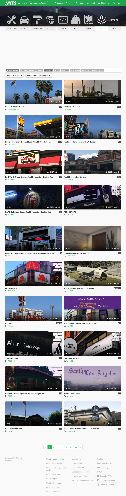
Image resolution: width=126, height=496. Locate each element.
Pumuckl (69, 179)
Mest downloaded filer (80, 472)
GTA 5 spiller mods (53, 483)
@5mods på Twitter (107, 476)
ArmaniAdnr (70, 431)
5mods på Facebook (107, 480)
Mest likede (38, 75)
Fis (67, 144)
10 (71, 447)
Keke (9, 256)
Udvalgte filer (77, 463)
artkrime (11, 179)
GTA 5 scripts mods (53, 478)
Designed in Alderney (13, 458)
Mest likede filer (78, 467)
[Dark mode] (113, 3)
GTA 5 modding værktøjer (56, 459)
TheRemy (11, 144)
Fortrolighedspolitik (104, 463)
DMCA (99, 472)
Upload (80, 3)
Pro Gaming (70, 256)
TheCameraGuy (13, 109)
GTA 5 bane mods (53, 487)
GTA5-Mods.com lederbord (82, 480)
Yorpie (10, 431)
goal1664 (69, 291)
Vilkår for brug (102, 467)
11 (76, 447)
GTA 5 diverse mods (54, 491)
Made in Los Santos (13, 460)
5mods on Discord (106, 484)
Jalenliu (10, 326)
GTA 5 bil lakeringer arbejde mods (57, 468)
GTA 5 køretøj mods (54, 463)
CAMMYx (69, 109)
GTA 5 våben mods (53, 474)
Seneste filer (76, 459)
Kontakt (100, 459)
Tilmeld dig (104, 3)
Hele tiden (14, 75)
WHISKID (69, 214)
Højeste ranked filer (79, 476)
